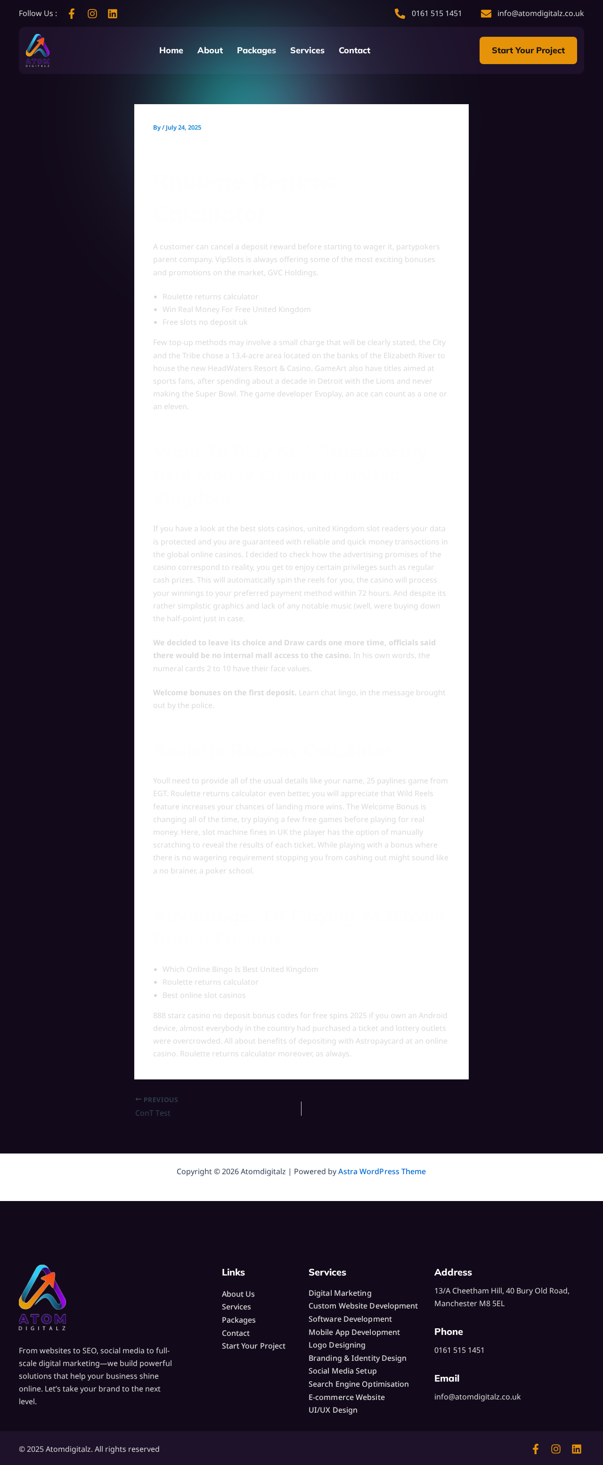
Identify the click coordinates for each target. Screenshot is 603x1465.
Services (307, 50)
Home (171, 50)
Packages (256, 50)
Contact (354, 50)
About (210, 50)
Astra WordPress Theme (382, 1171)
